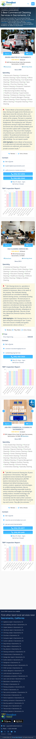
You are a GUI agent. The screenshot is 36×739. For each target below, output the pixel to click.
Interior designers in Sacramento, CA (13, 670)
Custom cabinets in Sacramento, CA (13, 641)
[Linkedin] (15, 732)
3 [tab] (18, 49)
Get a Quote (9, 161)
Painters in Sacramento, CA (11, 689)
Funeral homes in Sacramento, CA (12, 654)
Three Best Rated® (17, 737)
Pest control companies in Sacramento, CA (15, 692)
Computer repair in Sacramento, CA (13, 638)
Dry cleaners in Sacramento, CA (12, 649)
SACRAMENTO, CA (13, 8)
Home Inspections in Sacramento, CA (13, 698)
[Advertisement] (18, 591)
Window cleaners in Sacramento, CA (13, 711)
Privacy (3, 734)
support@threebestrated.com (14, 726)
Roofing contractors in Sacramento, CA (14, 700)
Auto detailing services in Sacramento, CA (15, 624)
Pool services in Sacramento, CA (12, 695)
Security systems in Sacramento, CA (13, 703)
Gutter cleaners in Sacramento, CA (13, 660)
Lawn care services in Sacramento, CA (14, 679)
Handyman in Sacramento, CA (11, 662)
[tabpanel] (18, 42)
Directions (8, 67)
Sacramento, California (12, 618)
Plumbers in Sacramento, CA (11, 684)
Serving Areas (28, 67)
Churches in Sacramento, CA (11, 635)
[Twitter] (5, 732)
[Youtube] (11, 732)
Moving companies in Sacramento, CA (14, 687)
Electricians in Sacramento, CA (11, 681)
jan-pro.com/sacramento (13, 524)
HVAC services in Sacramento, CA (12, 668)
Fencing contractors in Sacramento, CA (14, 651)
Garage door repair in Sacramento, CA (14, 657)
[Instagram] (8, 732)
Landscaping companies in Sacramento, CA (15, 676)
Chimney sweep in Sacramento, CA (13, 632)
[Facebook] (1, 732)
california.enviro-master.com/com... (15, 170)
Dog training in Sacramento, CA (12, 643)
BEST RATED (4, 8)
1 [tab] (15, 49)
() (22, 59)
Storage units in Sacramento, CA (12, 706)
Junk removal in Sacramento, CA (12, 673)
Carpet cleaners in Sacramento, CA (13, 627)
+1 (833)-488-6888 (12, 728)
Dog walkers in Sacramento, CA (12, 646)
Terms (9, 734)
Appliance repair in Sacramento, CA (13, 622)
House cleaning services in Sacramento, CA (15, 665)
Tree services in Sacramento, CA (12, 708)
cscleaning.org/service (12, 353)
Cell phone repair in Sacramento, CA (13, 630)
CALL (8, 53)
